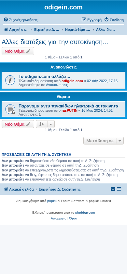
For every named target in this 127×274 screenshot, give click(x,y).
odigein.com (72, 81)
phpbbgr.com (85, 212)
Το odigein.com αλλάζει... (44, 76)
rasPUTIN (70, 110)
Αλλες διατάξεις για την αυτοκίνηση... (55, 41)
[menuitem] (20, 20)
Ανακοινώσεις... (58, 85)
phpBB (52, 201)
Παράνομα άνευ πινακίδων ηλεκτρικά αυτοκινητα (68, 106)
